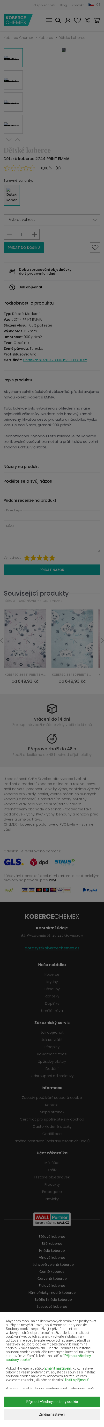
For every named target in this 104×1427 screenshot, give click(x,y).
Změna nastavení (52, 1414)
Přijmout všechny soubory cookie (52, 1402)
